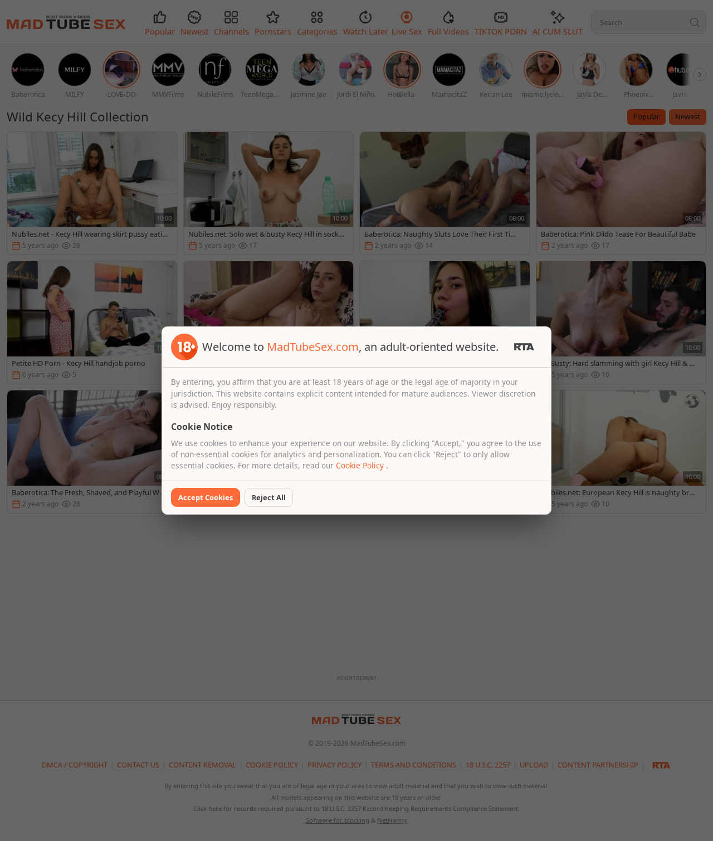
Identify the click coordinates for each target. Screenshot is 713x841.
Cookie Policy (361, 465)
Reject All (269, 497)
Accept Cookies (205, 497)
